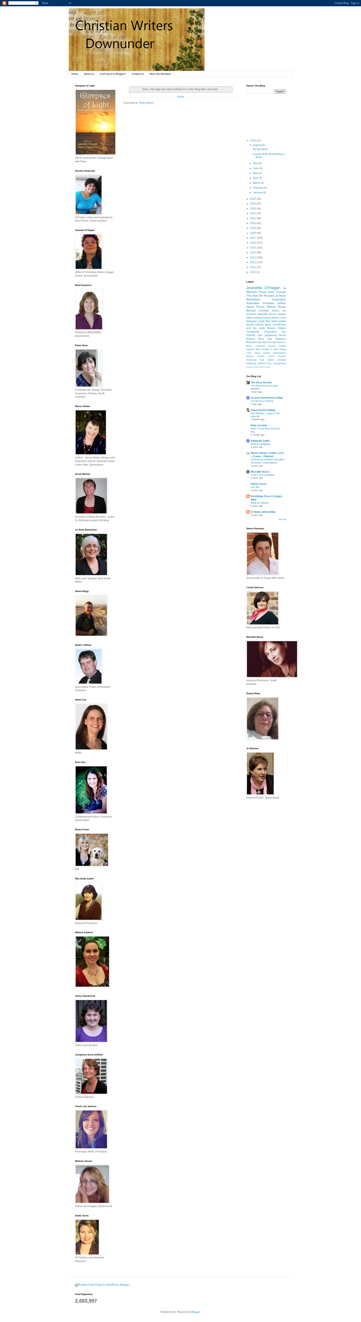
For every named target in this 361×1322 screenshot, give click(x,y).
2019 (253, 228)
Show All (282, 519)
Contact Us (138, 74)
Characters (270, 331)
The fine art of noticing (262, 401)
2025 (253, 198)
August (257, 145)
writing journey (262, 317)
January (258, 192)
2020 (253, 223)
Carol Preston (277, 356)
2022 (253, 213)
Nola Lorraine (259, 425)
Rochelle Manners (277, 342)
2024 (253, 203)
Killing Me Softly (260, 440)
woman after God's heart (258, 367)
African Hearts (255, 356)
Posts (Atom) (146, 102)
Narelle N (267, 349)
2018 (253, 233)
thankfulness (279, 353)
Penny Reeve (266, 306)
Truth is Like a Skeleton (263, 475)
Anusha (272, 346)
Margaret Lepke (255, 321)
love (260, 335)
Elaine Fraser (259, 483)
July (255, 163)
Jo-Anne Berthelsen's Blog (267, 397)
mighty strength (277, 360)
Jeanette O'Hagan (263, 288)
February (258, 187)
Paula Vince (267, 291)
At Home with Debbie (263, 511)
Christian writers (269, 310)
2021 (253, 218)
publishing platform (256, 363)
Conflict (282, 346)
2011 (253, 267)
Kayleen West (253, 349)
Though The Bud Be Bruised (266, 293)
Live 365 (255, 487)
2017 (253, 237)
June (256, 168)
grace (249, 346)
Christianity (252, 331)
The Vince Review (261, 382)
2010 (253, 272)
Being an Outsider (260, 502)
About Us (89, 74)
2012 (253, 262)
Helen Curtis (279, 317)
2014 (253, 252)
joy (259, 342)
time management (276, 363)
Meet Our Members (160, 74)
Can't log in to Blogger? (113, 74)
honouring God (255, 360)
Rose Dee (265, 338)
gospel (266, 353)
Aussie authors (255, 324)
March (257, 182)
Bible (264, 342)
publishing (271, 335)
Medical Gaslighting (260, 444)
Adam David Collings (263, 410)
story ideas (253, 353)
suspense (260, 346)
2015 (253, 247)
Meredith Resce (267, 314)
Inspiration (279, 299)
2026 (253, 140)
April (256, 177)
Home (74, 74)
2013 (253, 257)
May (255, 173)
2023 (253, 208)
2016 (253, 242)
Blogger (195, 1312)
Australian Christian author (266, 303)
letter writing (279, 349)
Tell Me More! (260, 149)
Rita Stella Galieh (276, 321)
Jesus (250, 306)
